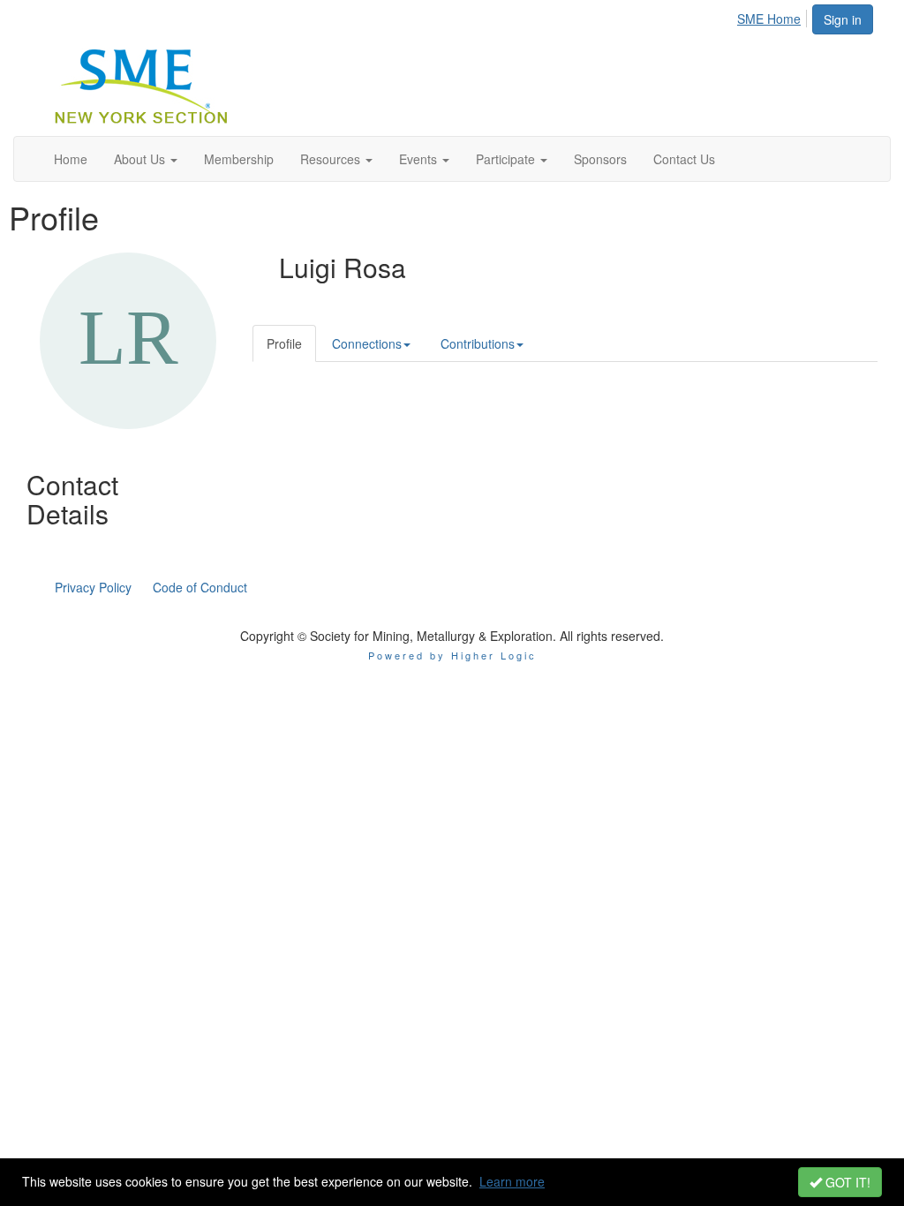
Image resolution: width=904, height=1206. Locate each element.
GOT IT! (846, 1182)
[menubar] (773, 15)
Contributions (478, 343)
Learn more (512, 1181)
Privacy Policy (93, 587)
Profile (284, 343)
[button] (146, 159)
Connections (367, 343)
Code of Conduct (200, 587)
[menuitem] (773, 15)
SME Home (769, 18)
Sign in (843, 19)
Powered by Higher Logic (452, 655)
